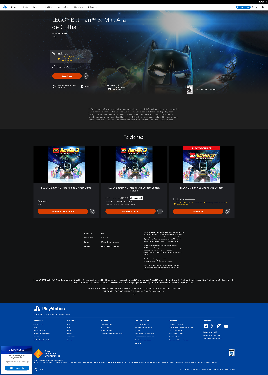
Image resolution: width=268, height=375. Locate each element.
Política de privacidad (192, 369)
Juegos (36, 7)
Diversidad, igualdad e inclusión (112, 334)
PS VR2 (69, 330)
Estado (137, 330)
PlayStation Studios (40, 330)
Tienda (14, 7)
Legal (181, 369)
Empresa (37, 337)
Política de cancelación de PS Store (181, 327)
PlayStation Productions (42, 334)
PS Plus (48, 7)
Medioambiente (106, 324)
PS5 (25, 7)
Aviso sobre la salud (176, 334)
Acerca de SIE (38, 324)
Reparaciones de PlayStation (145, 334)
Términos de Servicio (176, 324)
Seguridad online (107, 330)
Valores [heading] (104, 321)
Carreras (36, 327)
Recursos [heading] (173, 321)
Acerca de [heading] (38, 321)
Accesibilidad (105, 327)
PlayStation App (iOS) (210, 332)
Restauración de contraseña (144, 337)
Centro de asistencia (142, 324)
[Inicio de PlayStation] (5, 7)
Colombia (42, 369)
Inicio (35, 314)
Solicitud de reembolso (143, 340)
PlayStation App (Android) (211, 335)
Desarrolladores (174, 337)
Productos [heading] (72, 321)
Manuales (138, 343)
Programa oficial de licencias (179, 340)
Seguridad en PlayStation (143, 327)
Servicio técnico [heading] (142, 321)
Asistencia (92, 7)
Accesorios (63, 7)
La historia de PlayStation (42, 340)
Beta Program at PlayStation (212, 338)
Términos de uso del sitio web (212, 369)
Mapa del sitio (229, 369)
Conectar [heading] (207, 321)
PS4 (68, 327)
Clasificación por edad (176, 330)
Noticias (78, 7)
